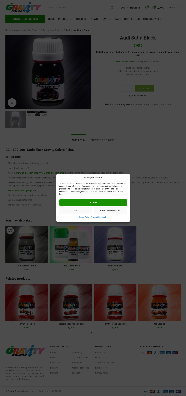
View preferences (110, 210)
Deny (76, 210)
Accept (93, 202)
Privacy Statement (98, 217)
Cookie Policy (84, 217)
